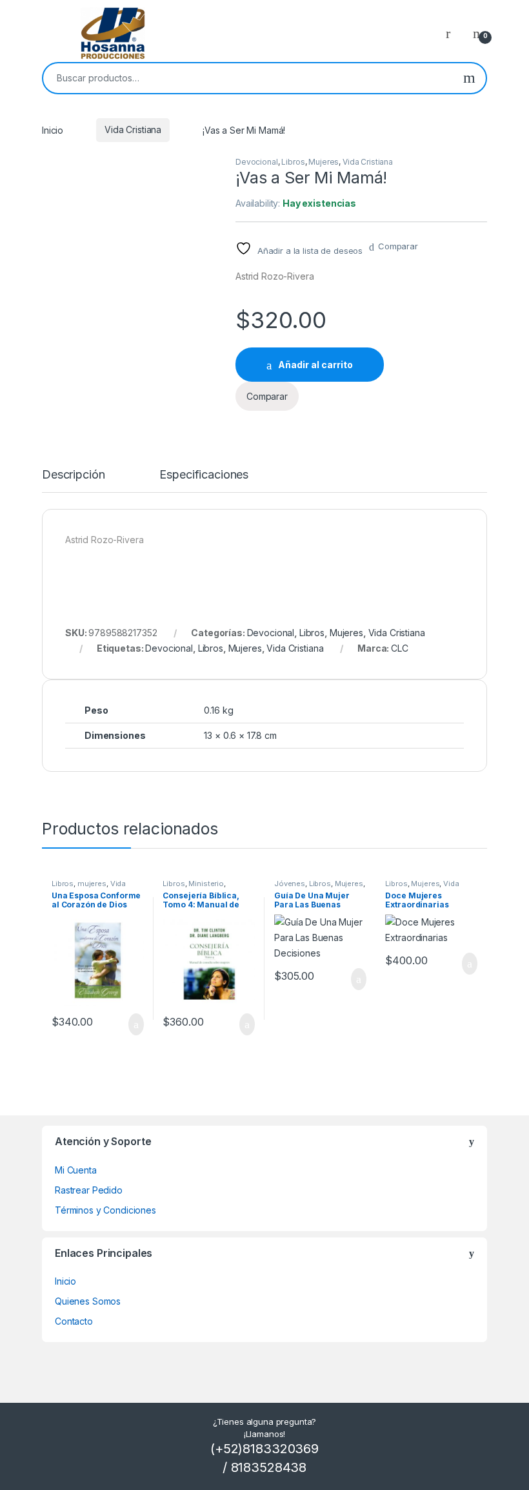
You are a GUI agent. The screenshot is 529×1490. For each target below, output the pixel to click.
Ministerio (206, 883)
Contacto (74, 1321)
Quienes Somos (88, 1301)
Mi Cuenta (76, 1169)
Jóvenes (289, 883)
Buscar (469, 78)
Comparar (398, 246)
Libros (292, 162)
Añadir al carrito (315, 364)
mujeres (91, 883)
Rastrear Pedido (89, 1190)
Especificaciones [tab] (203, 475)
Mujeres (323, 162)
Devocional (256, 162)
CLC (399, 648)
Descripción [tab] (73, 475)
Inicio (52, 129)
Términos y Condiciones (105, 1210)
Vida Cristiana (133, 129)
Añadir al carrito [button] (130, 1024)
